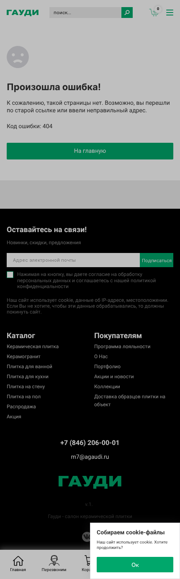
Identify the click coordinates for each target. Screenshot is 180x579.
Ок (135, 564)
